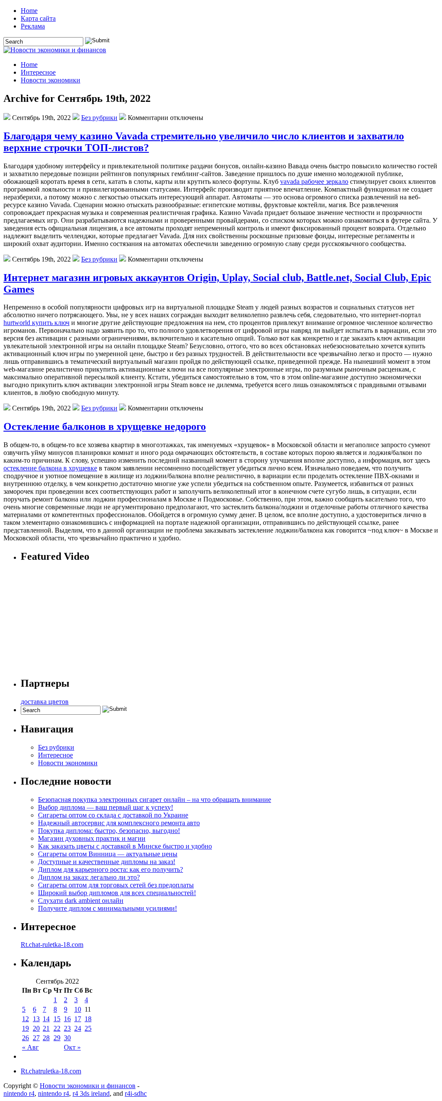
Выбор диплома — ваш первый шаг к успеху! (105, 807)
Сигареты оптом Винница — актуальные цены (107, 854)
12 (25, 1018)
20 (36, 1028)
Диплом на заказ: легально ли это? (89, 877)
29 (57, 1037)
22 (57, 1028)
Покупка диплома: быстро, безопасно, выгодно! (109, 830)
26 (25, 1037)
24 (77, 1028)
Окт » (72, 1047)
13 (36, 1018)
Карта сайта (38, 18)
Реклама (33, 26)
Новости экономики (50, 80)
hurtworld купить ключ (36, 322)
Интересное (38, 72)
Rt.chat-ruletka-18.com (52, 944)
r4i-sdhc (136, 1093)
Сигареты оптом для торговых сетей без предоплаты (116, 885)
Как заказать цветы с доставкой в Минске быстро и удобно (125, 846)
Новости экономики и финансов (88, 1085)
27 (36, 1037)
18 (88, 1018)
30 (67, 1037)
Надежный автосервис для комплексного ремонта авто (119, 823)
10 (77, 1009)
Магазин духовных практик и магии (91, 838)
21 (46, 1028)
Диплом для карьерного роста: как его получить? (110, 869)
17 (77, 1018)
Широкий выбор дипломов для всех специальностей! (117, 892)
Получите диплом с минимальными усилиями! (107, 908)
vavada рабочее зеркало (314, 181)
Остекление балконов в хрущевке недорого (104, 426)
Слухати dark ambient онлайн (80, 900)
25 (88, 1028)
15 (57, 1018)
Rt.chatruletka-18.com (51, 1071)
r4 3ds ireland (91, 1093)
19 (25, 1028)
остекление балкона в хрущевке (50, 468)
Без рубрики (99, 117)
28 (46, 1037)
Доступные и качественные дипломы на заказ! (106, 861)
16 (67, 1018)
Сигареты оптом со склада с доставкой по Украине (113, 815)
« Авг (30, 1047)
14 (46, 1018)
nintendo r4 (19, 1093)
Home (29, 10)
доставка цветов (45, 701)
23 (67, 1028)
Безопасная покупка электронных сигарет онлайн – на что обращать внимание (154, 799)
